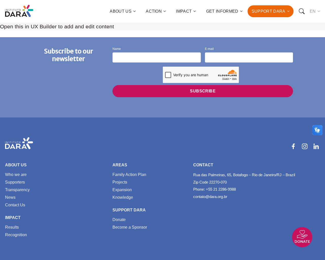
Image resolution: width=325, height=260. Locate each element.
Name (116, 49)
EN (313, 11)
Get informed (222, 11)
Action (154, 11)
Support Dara (268, 11)
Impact (184, 11)
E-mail (209, 49)
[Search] (302, 11)
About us (121, 11)
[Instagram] (304, 146)
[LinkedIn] (316, 146)
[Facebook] (293, 146)
